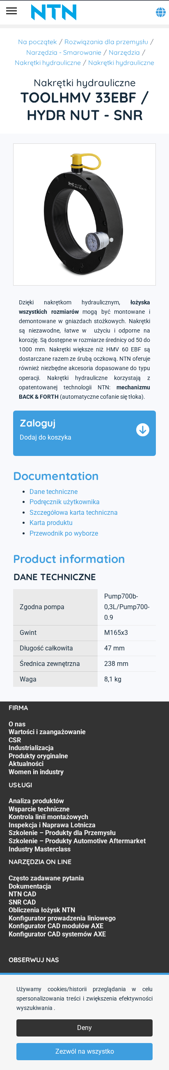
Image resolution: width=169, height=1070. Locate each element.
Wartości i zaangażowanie (47, 732)
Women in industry (36, 772)
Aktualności (26, 764)
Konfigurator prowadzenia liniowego (62, 918)
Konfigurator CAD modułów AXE (56, 926)
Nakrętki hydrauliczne (48, 62)
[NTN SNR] (53, 12)
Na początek (37, 42)
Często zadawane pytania (46, 878)
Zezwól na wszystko (84, 1051)
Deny (84, 1028)
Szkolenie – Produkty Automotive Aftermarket (77, 841)
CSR (15, 740)
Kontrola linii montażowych (48, 817)
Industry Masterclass (40, 849)
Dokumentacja (30, 886)
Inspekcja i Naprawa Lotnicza (52, 825)
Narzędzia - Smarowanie (63, 52)
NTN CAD (22, 894)
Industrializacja (31, 748)
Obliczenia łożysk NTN (42, 910)
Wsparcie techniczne (39, 809)
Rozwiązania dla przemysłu (106, 42)
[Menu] (11, 12)
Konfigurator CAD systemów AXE (57, 934)
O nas (17, 724)
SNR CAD (22, 902)
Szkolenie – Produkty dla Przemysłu (62, 833)
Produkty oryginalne (38, 756)
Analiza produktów (36, 801)
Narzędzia (124, 52)
